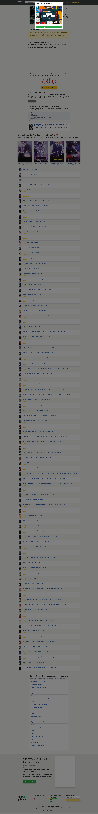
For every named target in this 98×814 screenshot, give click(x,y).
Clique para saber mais (49, 27)
